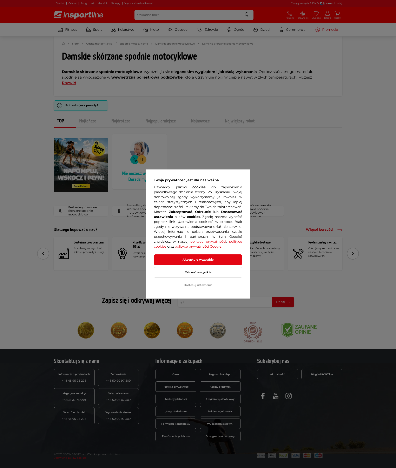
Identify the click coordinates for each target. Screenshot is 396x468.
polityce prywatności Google (198, 246)
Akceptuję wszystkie (198, 259)
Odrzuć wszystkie (198, 272)
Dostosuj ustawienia (198, 285)
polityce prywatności (208, 241)
